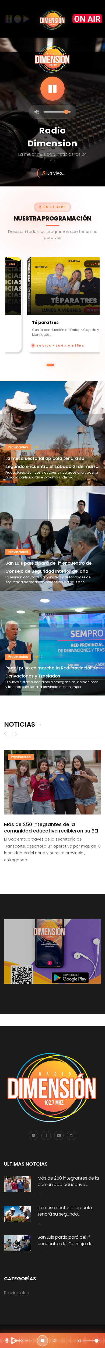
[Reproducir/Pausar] (52, 89)
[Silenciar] (37, 112)
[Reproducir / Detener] (42, 1340)
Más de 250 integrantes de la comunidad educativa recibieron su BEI (51, 827)
